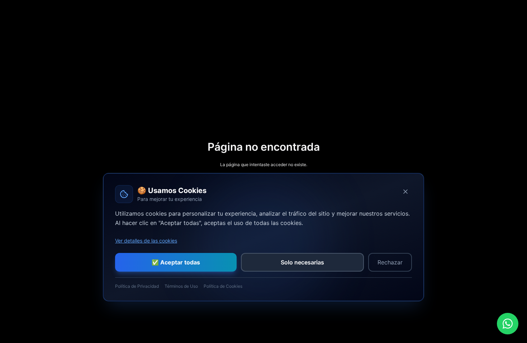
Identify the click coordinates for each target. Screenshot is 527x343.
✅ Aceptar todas (176, 262)
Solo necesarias (302, 262)
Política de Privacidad (137, 286)
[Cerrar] (405, 191)
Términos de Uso (181, 286)
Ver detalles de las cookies (146, 241)
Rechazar (390, 262)
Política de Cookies (223, 286)
